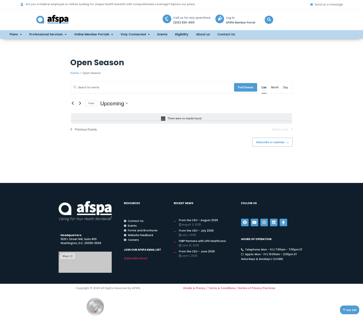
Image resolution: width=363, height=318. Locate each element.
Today (91, 103)
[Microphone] (283, 222)
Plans (14, 34)
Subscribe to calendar (270, 142)
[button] (269, 20)
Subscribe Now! (135, 258)
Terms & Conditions (222, 288)
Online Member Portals (91, 34)
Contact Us (226, 34)
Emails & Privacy (194, 288)
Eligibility (181, 34)
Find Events (245, 87)
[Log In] (219, 19)
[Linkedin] (274, 222)
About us (203, 34)
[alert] (181, 118)
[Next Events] (80, 103)
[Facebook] (245, 222)
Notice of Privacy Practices (256, 288)
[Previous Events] (72, 103)
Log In (230, 18)
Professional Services (46, 34)
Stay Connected (133, 34)
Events (162, 34)
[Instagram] (264, 222)
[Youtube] (254, 222)
